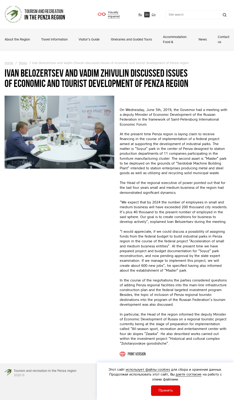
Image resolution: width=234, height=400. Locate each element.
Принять (166, 390)
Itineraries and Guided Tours (131, 39)
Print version (137, 354)
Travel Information (54, 39)
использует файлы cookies (148, 369)
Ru (140, 14)
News (203, 39)
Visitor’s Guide (89, 39)
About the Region (17, 39)
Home (9, 63)
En (147, 14)
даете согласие (189, 374)
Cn (154, 14)
